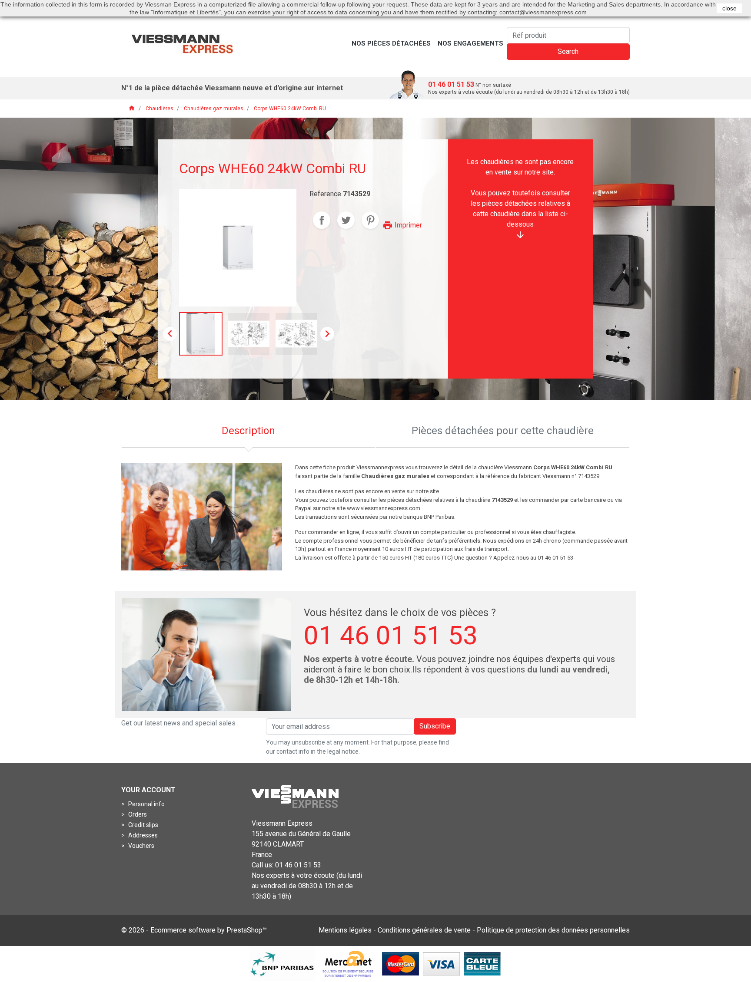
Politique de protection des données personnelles (553, 930)
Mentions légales (345, 930)
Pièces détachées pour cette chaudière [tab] (503, 431)
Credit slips (142, 824)
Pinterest (370, 220)
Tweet (346, 220)
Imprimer (402, 225)
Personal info (146, 804)
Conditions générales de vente (424, 930)
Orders (137, 814)
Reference (325, 194)
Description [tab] (248, 431)
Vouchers (140, 845)
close (729, 8)
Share (321, 220)
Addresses (142, 835)
